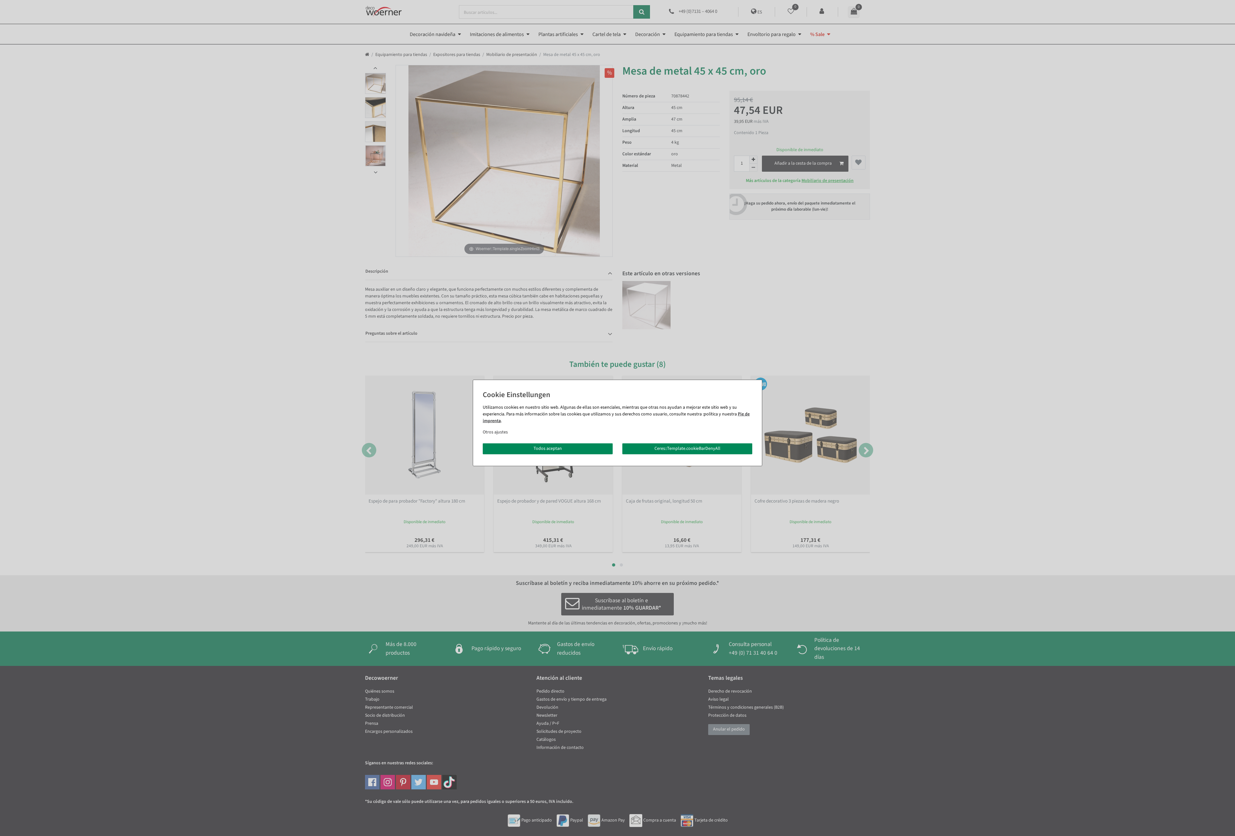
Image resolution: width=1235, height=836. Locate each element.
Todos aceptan (548, 448)
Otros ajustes (495, 432)
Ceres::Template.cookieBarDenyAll (687, 448)
